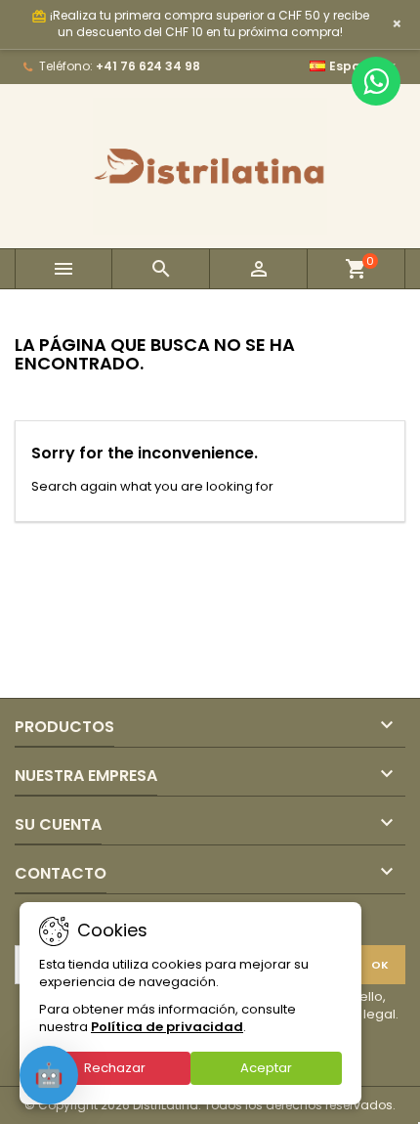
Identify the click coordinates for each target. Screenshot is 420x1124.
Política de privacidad (167, 1026)
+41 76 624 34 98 (148, 66)
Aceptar (266, 1068)
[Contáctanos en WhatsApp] (376, 81)
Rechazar (115, 1068)
